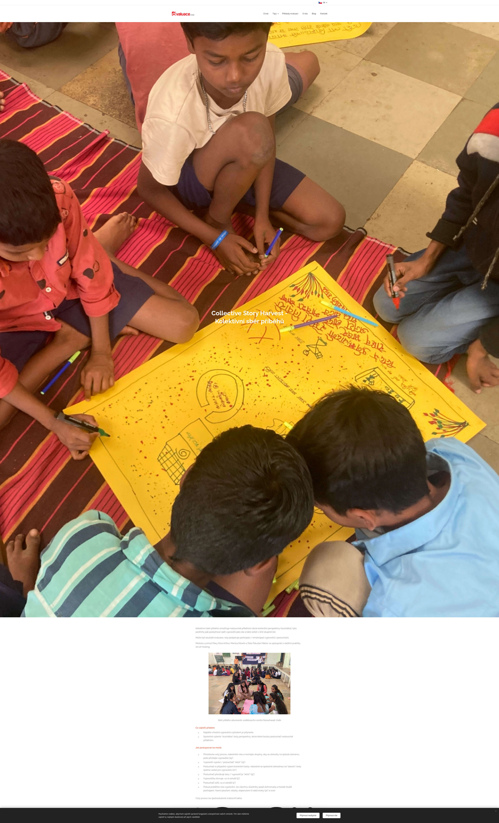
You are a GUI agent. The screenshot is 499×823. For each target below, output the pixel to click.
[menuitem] (267, 13)
